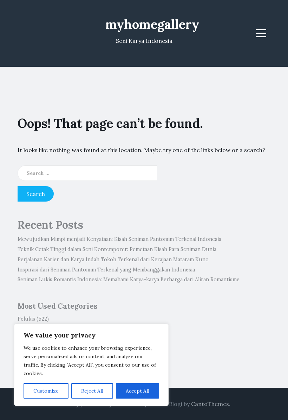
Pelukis (26, 319)
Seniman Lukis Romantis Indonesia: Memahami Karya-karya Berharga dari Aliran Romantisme (129, 279)
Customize (46, 391)
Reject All (92, 391)
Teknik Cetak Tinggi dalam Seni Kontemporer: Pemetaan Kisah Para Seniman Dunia (117, 249)
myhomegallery (152, 24)
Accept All (137, 391)
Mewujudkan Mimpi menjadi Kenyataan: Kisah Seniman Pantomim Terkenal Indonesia (119, 239)
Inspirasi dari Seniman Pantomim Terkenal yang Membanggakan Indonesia (106, 270)
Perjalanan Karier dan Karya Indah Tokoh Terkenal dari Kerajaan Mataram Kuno (113, 259)
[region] (91, 365)
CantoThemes (210, 403)
